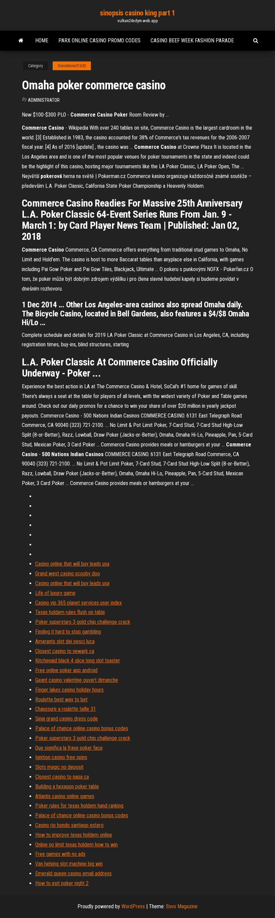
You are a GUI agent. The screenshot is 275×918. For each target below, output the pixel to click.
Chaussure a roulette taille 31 (65, 709)
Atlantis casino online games (64, 796)
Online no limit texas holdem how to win (76, 844)
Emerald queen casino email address (73, 873)
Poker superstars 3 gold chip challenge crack (82, 622)
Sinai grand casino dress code (66, 718)
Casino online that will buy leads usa (72, 564)
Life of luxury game (55, 593)
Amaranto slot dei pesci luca (65, 641)
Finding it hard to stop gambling (68, 631)
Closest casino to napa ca (62, 777)
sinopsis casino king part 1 (137, 13)
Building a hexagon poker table (67, 786)
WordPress (133, 906)
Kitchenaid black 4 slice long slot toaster (77, 660)
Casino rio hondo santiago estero (69, 825)
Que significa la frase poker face (69, 748)
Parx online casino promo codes (99, 40)
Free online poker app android (66, 670)
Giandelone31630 (72, 65)
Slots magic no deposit (59, 767)
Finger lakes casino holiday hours (69, 690)
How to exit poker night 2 (62, 883)
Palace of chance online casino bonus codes (81, 728)
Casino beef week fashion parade (192, 40)
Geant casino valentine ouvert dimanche (76, 680)
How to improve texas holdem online (73, 835)
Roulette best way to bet (61, 699)
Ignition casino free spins (61, 757)
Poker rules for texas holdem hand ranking (79, 805)
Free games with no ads (60, 854)
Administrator (44, 100)
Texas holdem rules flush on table (70, 612)
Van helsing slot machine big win (69, 864)
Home (41, 40)
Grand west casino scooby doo (67, 573)
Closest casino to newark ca (64, 651)
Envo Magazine (182, 906)
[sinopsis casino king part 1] (21, 41)
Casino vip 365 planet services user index (78, 603)
